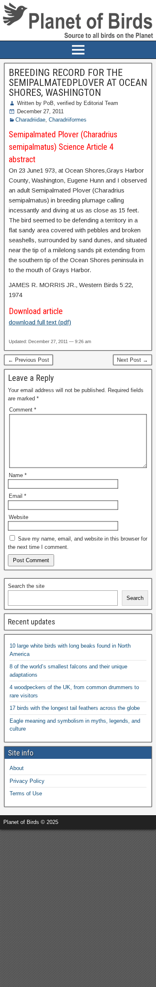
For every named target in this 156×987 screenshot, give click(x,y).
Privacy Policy (27, 781)
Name (18, 475)
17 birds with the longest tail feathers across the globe (75, 708)
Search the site (26, 586)
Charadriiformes (68, 120)
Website (18, 517)
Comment (22, 410)
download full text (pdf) (40, 322)
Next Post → (132, 360)
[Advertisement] (78, 907)
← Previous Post (28, 360)
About (17, 768)
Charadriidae (30, 120)
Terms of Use (26, 793)
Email (17, 496)
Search (135, 598)
